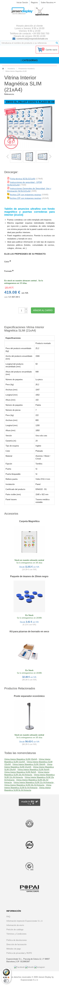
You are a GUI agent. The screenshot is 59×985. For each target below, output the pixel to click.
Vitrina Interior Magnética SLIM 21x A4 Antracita (33, 782)
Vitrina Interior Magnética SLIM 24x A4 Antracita (24, 785)
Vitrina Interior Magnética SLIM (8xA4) (20, 772)
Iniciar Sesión (22, 2)
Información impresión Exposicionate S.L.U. (24, 921)
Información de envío (15, 925)
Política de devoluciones (16, 940)
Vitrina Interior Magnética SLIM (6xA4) (33, 769)
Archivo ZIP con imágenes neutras (25, 194)
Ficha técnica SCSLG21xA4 (22, 179)
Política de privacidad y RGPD (19, 953)
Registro (34, 2)
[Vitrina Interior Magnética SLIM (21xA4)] (16, 156)
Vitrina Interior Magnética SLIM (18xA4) (28, 764)
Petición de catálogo (14, 929)
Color (6, 262)
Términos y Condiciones (16, 934)
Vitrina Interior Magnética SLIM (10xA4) (20, 759)
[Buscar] (57, 43)
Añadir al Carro (43, 310)
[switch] (6, 980)
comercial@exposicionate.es (32, 38)
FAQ (8, 917)
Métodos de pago (13, 949)
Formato (8, 271)
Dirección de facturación (16, 944)
